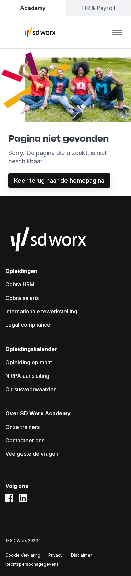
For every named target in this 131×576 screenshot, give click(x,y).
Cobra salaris (22, 298)
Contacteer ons (24, 440)
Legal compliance (27, 324)
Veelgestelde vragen (31, 453)
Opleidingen (21, 271)
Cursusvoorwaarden (31, 389)
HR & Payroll (98, 8)
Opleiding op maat (28, 362)
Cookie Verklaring (22, 555)
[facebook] (9, 498)
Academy (33, 8)
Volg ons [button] (16, 486)
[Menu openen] (117, 32)
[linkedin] (23, 498)
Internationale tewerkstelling (41, 311)
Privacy (55, 555)
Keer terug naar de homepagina (59, 180)
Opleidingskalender (31, 349)
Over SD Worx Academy (38, 413)
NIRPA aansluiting (27, 375)
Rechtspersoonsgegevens (32, 564)
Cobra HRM (19, 284)
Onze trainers (22, 427)
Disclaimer (81, 555)
